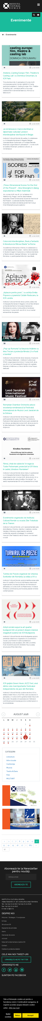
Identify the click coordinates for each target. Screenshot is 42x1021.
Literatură (10, 757)
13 (4, 845)
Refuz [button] (17, 1015)
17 (22, 845)
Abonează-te (21, 884)
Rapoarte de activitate (9, 928)
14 (8, 845)
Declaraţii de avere (8, 935)
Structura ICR (6, 924)
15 (13, 845)
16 (17, 845)
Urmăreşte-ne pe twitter (16, 960)
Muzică (9, 768)
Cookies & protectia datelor (11, 949)
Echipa (4, 921)
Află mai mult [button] (14, 1008)
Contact (4, 945)
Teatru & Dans (12, 771)
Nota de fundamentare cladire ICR (13, 942)
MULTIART (10, 779)
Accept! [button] (30, 1015)
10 (28, 841)
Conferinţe (10, 764)
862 (30, 845)
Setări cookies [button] (8, 1015)
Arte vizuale (11, 760)
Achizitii (4, 938)
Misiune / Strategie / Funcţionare (13, 917)
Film (8, 775)
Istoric (4, 931)
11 (32, 841)
